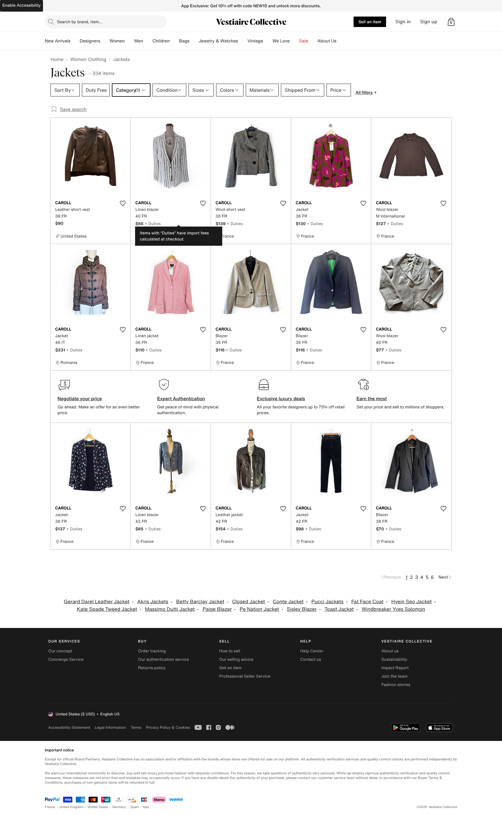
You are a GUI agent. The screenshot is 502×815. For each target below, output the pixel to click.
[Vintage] (268, 41)
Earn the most (371, 398)
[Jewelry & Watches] (242, 41)
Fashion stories (395, 685)
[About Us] (341, 41)
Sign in (403, 22)
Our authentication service (163, 659)
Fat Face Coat (367, 601)
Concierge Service (65, 659)
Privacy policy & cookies (168, 727)
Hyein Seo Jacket (411, 601)
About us (390, 651)
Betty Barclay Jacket (200, 601)
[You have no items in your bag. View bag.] (451, 22)
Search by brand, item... (79, 22)
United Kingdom (71, 807)
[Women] (129, 41)
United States (98, 807)
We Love (281, 41)
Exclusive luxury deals (281, 398)
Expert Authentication (181, 398)
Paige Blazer (217, 609)
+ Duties (153, 223)
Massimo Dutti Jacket (170, 609)
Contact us (310, 659)
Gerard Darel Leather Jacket (96, 601)
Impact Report (395, 668)
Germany (119, 807)
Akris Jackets (152, 601)
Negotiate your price (80, 398)
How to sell (229, 651)
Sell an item (369, 22)
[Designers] (105, 41)
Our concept (60, 651)
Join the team (394, 676)
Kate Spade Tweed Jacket (107, 609)
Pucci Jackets (327, 601)
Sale (303, 41)
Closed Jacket (248, 601)
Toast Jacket (339, 609)
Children (161, 41)
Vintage (255, 41)
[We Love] (294, 41)
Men (138, 41)
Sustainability (394, 659)
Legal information (110, 727)
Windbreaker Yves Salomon (393, 609)
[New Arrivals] (75, 41)
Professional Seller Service (244, 676)
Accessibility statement (69, 727)
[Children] (174, 41)
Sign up (428, 22)
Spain (134, 807)
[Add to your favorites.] (122, 203)
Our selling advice (236, 659)
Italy (146, 807)
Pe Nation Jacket (259, 609)
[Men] (148, 41)
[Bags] (194, 41)
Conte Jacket (288, 601)
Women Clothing (88, 59)
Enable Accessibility (21, 5)
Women (117, 41)
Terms (135, 727)
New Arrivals (57, 41)
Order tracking (152, 651)
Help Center (311, 651)
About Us (327, 41)
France (50, 807)
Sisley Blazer (302, 609)
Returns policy (151, 668)
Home (57, 59)
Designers (90, 41)
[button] (451, 22)
